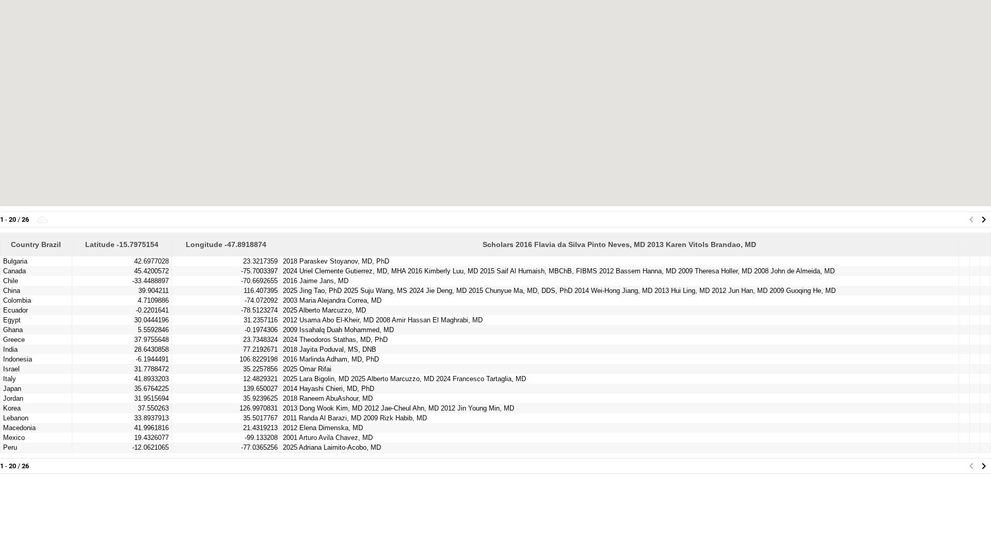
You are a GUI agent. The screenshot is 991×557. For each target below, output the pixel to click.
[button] (984, 220)
